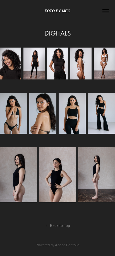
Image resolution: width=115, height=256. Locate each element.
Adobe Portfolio (67, 244)
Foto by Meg (57, 11)
